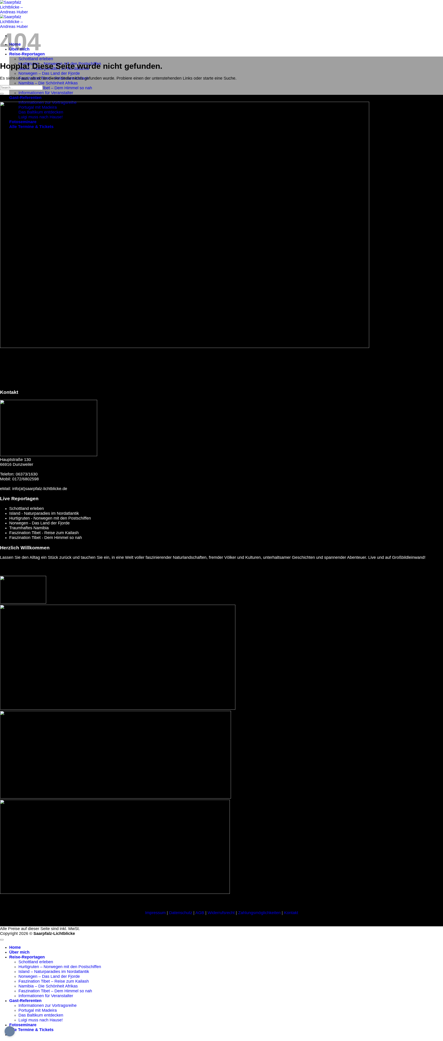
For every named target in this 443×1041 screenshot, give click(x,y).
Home (15, 947)
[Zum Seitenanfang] (2, 939)
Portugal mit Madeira (37, 1010)
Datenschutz (180, 912)
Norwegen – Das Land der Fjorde (49, 73)
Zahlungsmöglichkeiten (259, 912)
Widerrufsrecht (221, 912)
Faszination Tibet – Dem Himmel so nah (55, 88)
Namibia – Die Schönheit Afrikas (48, 83)
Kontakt (291, 912)
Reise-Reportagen (27, 957)
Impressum (155, 912)
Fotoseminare (22, 1025)
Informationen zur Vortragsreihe (47, 1005)
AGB (199, 912)
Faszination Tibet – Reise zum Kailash (53, 981)
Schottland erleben (35, 59)
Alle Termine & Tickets (31, 1029)
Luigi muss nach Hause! (40, 1020)
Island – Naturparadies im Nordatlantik (53, 971)
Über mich (19, 952)
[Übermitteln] (2, 93)
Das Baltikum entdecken (40, 1015)
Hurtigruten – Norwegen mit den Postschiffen (59, 966)
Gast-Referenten (25, 97)
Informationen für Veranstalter (45, 92)
